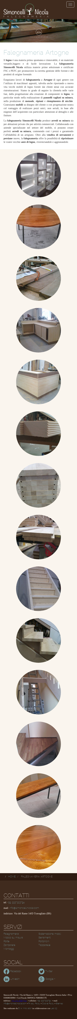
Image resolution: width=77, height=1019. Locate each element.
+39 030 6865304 (19, 1001)
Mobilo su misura (13, 937)
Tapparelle (44, 945)
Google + (49, 979)
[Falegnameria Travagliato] (38, 692)
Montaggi (9, 949)
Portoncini (43, 941)
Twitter (48, 971)
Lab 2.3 (54, 1008)
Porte (6, 941)
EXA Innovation (25, 1008)
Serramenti (44, 937)
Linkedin (14, 979)
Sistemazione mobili (49, 934)
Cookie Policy (48, 1004)
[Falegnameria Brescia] (38, 175)
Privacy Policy (34, 1004)
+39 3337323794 (16, 902)
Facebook (15, 971)
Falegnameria (11, 934)
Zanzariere (9, 945)
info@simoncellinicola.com (24, 908)
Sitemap (59, 1004)
